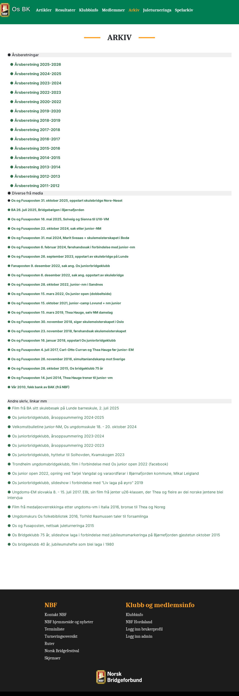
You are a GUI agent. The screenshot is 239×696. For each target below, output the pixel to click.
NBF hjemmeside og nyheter (69, 622)
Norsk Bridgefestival (62, 650)
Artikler (44, 10)
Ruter (49, 643)
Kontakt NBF (56, 614)
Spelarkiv (184, 10)
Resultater (65, 10)
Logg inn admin (139, 636)
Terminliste (54, 629)
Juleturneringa (157, 10)
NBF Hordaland (139, 622)
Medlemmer (113, 10)
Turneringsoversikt (61, 636)
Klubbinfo (88, 10)
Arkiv (134, 10)
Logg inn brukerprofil (144, 629)
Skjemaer (52, 658)
